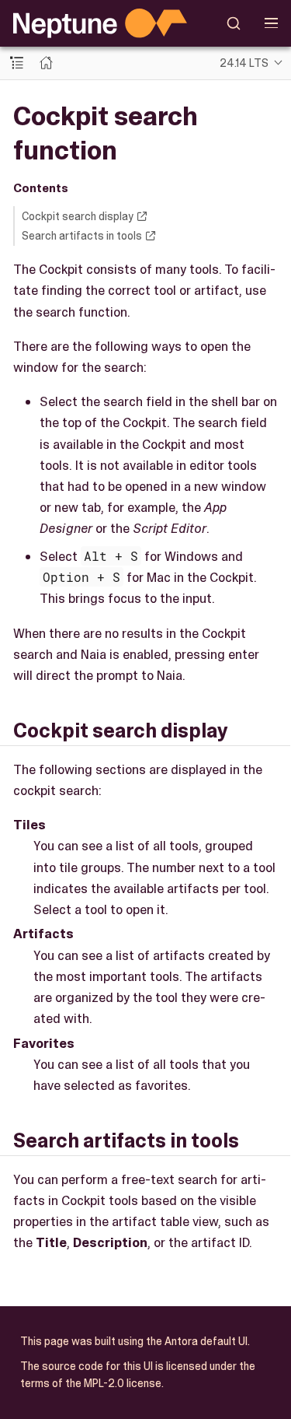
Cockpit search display (77, 216)
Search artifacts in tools (82, 236)
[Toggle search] (234, 23)
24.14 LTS (244, 63)
